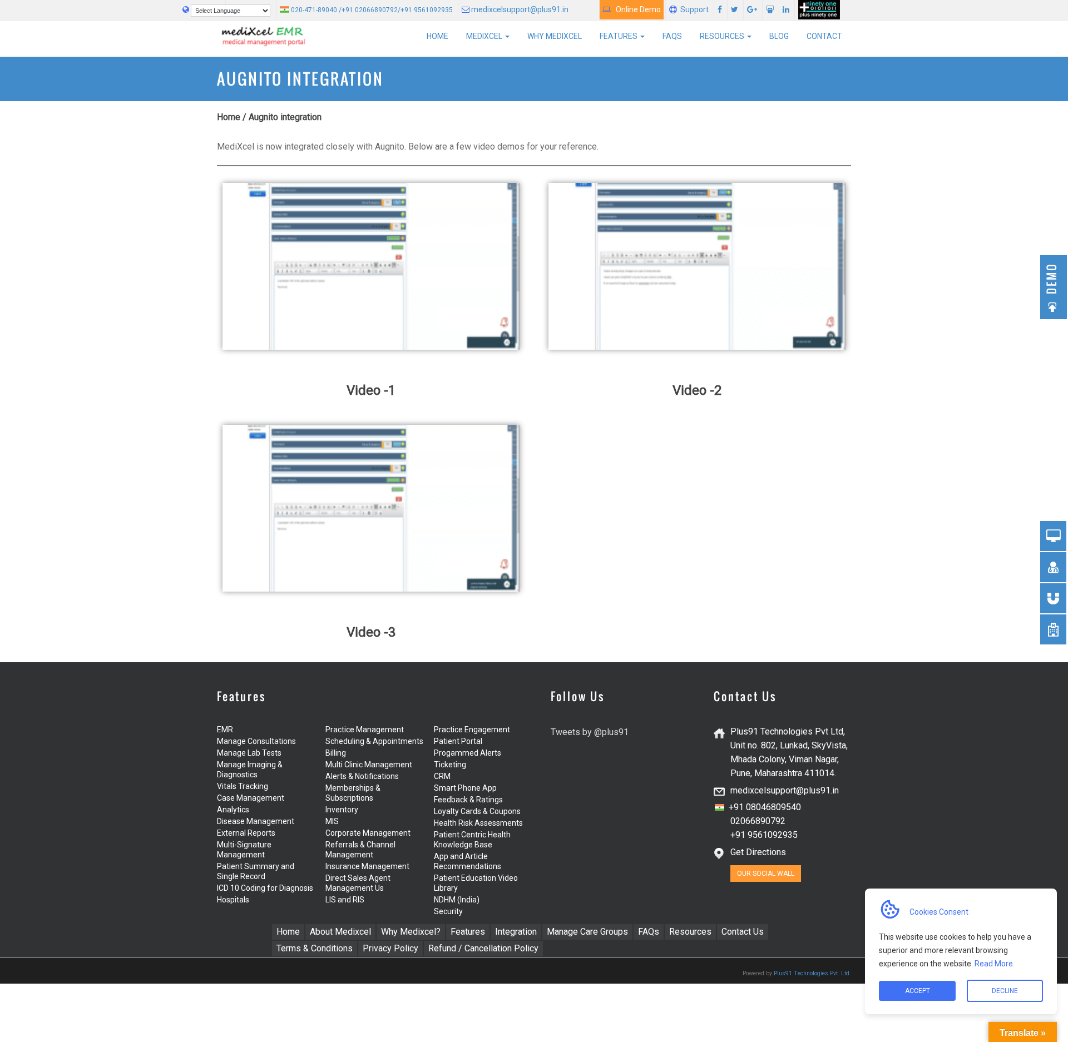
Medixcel (485, 36)
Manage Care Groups (587, 931)
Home (437, 36)
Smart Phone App (465, 787)
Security (448, 911)
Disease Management (255, 821)
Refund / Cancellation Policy (483, 948)
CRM (442, 776)
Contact (824, 36)
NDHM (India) (456, 899)
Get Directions (758, 852)
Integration (516, 931)
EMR (225, 729)
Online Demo (636, 9)
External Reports (246, 832)
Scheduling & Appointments (374, 741)
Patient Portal (458, 741)
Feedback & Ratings (468, 799)
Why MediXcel (554, 36)
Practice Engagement (472, 729)
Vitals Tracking (242, 786)
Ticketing (450, 764)
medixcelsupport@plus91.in (518, 9)
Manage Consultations (256, 741)
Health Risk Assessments (478, 822)
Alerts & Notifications (362, 776)
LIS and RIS (344, 899)
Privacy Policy (390, 948)
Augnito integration (285, 117)
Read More (993, 963)
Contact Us (742, 931)
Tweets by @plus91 (590, 732)
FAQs (672, 36)
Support (694, 9)
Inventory (341, 809)
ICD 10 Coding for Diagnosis (265, 888)
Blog (779, 36)
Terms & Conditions (314, 948)
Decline (1005, 991)
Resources (723, 36)
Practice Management (364, 729)
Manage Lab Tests (249, 752)
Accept (916, 991)
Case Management (250, 797)
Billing (335, 752)
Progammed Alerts (467, 752)
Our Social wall (765, 873)
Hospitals (233, 899)
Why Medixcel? (411, 931)
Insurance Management (367, 866)
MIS (332, 821)
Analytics (233, 809)
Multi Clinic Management (368, 764)
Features (619, 36)
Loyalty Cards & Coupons (477, 811)
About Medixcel (340, 931)
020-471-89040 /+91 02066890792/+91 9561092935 (371, 10)
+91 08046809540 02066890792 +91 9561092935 (758, 821)
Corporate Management (368, 832)
